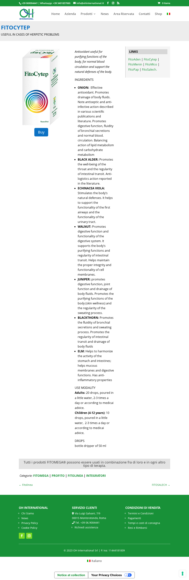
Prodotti (86, 14)
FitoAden (134, 59)
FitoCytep (150, 59)
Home (55, 14)
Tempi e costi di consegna (144, 523)
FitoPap (133, 69)
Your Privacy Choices (106, 575)
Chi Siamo (27, 513)
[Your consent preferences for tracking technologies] (182, 573)
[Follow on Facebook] (22, 536)
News (105, 14)
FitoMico (151, 64)
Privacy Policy (29, 523)
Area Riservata (124, 14)
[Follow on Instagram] (29, 536)
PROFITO (58, 476)
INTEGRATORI (96, 476)
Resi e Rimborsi (137, 527)
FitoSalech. (149, 69)
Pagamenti (134, 518)
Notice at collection (71, 575)
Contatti (144, 14)
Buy (41, 132)
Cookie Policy (29, 527)
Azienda (70, 14)
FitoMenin (135, 64)
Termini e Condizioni (141, 513)
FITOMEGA (41, 476)
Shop (158, 14)
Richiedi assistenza (86, 527)
